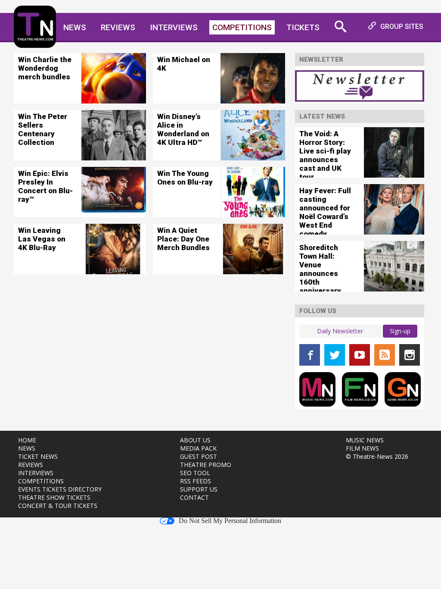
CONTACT (194, 497)
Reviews (118, 27)
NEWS (26, 448)
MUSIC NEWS (365, 440)
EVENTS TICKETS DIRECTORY (60, 489)
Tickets (303, 27)
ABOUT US (195, 440)
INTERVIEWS (35, 473)
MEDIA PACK (198, 448)
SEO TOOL (195, 473)
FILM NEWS (362, 448)
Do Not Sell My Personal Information (230, 520)
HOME (27, 440)
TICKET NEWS (38, 456)
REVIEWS (30, 465)
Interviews (174, 27)
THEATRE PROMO (205, 465)
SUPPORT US (198, 489)
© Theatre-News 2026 (377, 456)
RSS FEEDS (195, 481)
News (74, 27)
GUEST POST (198, 456)
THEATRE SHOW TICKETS (54, 497)
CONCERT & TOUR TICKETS (57, 505)
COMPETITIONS (41, 481)
